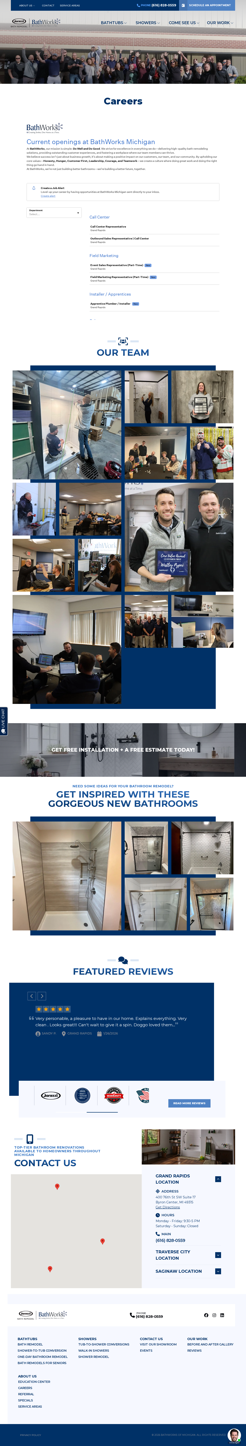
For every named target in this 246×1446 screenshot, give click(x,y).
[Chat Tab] (123, 723)
